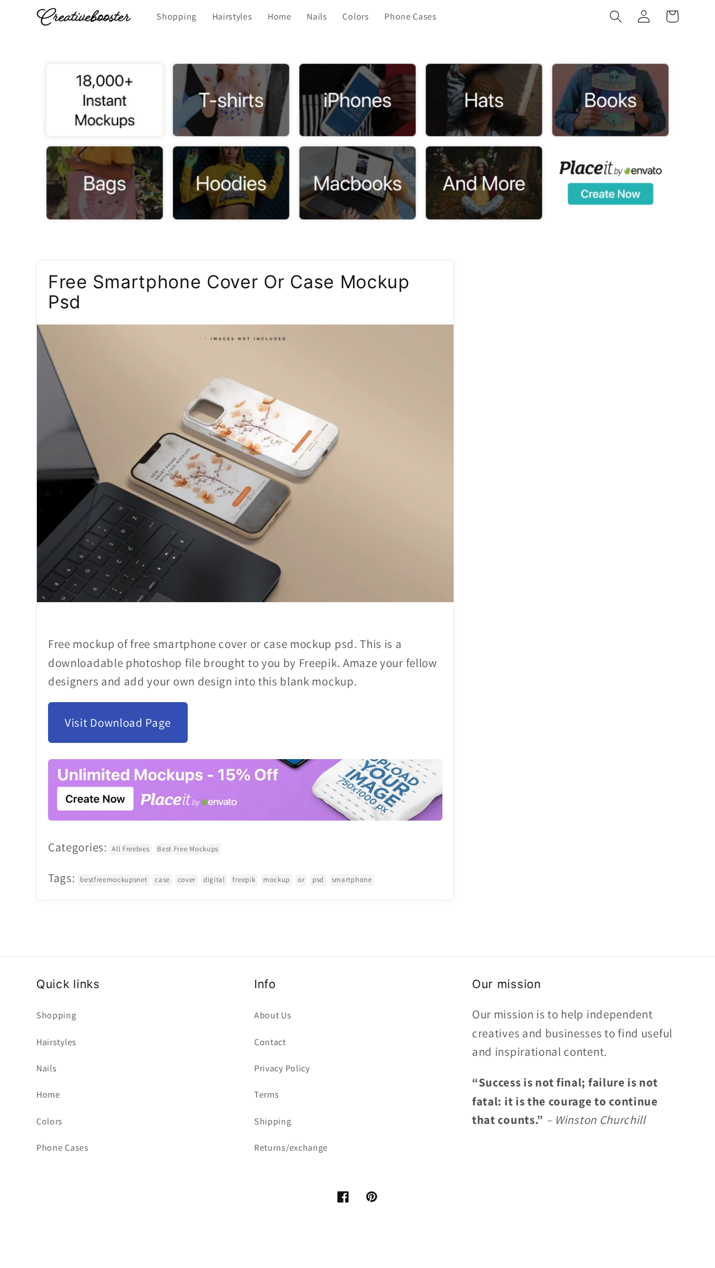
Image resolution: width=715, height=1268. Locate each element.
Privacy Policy (282, 1068)
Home (48, 1094)
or (301, 879)
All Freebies (130, 849)
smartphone (352, 879)
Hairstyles (56, 1042)
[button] (616, 16)
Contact (270, 1042)
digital (214, 879)
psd (318, 879)
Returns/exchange (291, 1147)
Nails (46, 1068)
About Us (273, 1015)
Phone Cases (62, 1147)
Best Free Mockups (187, 849)
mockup (276, 879)
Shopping (56, 1015)
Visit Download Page (118, 722)
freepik (243, 879)
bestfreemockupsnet (113, 879)
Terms (266, 1094)
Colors (49, 1121)
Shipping (273, 1121)
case (162, 879)
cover (187, 879)
